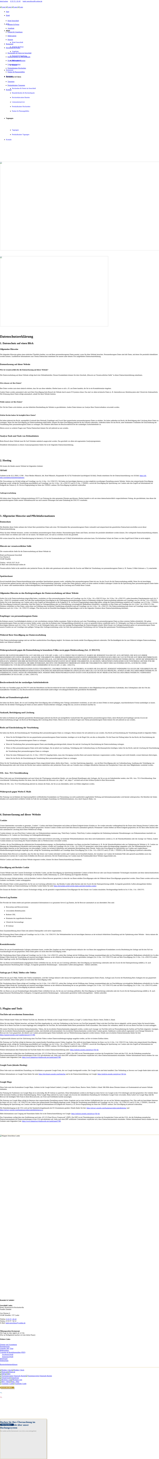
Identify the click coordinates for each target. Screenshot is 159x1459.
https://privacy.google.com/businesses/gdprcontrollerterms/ (106, 1108)
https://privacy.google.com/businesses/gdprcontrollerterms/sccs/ (21, 1110)
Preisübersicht (5, 1346)
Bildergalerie (4, 1350)
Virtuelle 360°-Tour (6, 1348)
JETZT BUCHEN (6, 1387)
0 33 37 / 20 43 (15, 1)
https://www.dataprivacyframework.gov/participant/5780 (41, 1057)
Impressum (3, 1359)
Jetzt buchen (4, 1)
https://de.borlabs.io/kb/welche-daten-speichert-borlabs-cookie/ (75, 886)
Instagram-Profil (7, 1357)
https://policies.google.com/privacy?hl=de (84, 1050)
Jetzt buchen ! (6, 1425)
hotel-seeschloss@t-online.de (32, 1)
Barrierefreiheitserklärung (8, 1364)
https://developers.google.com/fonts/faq (52, 1074)
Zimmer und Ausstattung (8, 1345)
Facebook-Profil (7, 1354)
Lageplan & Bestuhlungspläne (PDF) (12, 1352)
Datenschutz (4, 1361)
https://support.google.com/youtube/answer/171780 (17, 1035)
